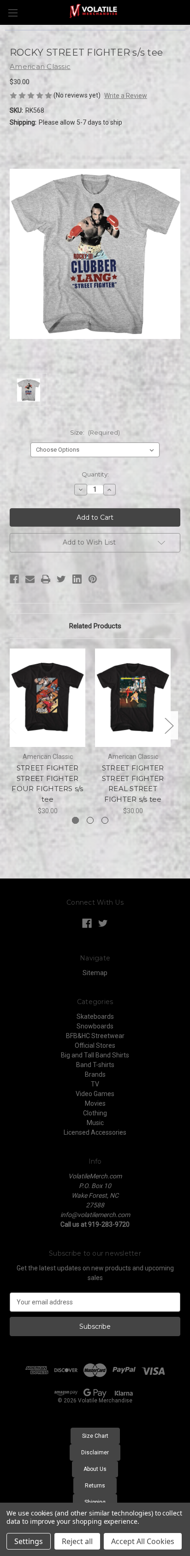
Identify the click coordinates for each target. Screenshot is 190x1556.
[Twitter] (61, 579)
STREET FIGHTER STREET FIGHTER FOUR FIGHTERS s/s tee (47, 784)
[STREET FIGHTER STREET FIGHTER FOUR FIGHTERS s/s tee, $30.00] (47, 698)
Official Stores (95, 1045)
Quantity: (95, 474)
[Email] (30, 579)
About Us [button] (95, 1469)
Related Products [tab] (95, 626)
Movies (95, 1103)
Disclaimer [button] (95, 1452)
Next (169, 726)
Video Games (95, 1093)
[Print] (45, 579)
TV (95, 1084)
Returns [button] (95, 1485)
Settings (28, 1541)
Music (95, 1122)
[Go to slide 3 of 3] (104, 820)
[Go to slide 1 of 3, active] (75, 820)
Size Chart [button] (95, 1436)
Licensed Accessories (95, 1132)
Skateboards (95, 1016)
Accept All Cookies (142, 1541)
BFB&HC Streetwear (95, 1035)
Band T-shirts (95, 1064)
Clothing (95, 1113)
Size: (95, 432)
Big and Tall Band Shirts (95, 1055)
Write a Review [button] (125, 95)
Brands (95, 1074)
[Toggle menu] (12, 12)
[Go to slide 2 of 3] (90, 820)
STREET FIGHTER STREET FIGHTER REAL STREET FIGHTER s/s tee (133, 784)
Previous (12, 726)
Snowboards (95, 1026)
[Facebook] (14, 579)
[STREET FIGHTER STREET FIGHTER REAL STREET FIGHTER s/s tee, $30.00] (132, 698)
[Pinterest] (92, 579)
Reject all (77, 1541)
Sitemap (95, 972)
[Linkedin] (77, 579)
